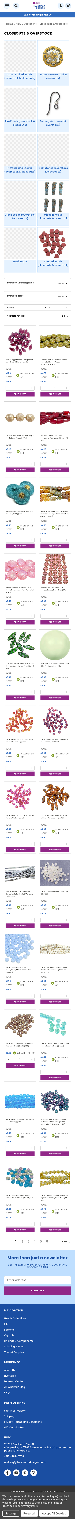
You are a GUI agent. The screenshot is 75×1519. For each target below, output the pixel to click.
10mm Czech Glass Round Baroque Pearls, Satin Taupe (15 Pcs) (20, 437)
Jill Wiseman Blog (14, 1387)
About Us (9, 1370)
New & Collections (15, 1318)
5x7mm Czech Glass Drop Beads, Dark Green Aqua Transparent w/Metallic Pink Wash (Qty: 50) (53, 1121)
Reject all (29, 1513)
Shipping (9, 1416)
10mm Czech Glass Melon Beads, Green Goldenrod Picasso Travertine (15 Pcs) (53, 362)
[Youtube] (16, 1472)
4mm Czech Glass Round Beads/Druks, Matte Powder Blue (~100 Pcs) (18, 970)
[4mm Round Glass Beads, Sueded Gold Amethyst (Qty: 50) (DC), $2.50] (20, 1025)
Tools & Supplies (14, 1352)
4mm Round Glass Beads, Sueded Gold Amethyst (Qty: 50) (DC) (19, 1044)
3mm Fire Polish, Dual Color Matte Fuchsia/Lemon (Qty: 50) (19, 741)
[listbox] (57, 307)
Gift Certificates (14, 1427)
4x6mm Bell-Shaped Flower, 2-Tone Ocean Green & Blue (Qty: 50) (54, 1044)
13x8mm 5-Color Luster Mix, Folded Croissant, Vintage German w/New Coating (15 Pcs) (54, 514)
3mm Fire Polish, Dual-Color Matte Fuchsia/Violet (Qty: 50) (20, 816)
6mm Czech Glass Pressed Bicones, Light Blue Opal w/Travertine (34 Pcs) (54, 1198)
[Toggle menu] (7, 6)
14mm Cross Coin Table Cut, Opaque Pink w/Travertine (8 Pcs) (53, 589)
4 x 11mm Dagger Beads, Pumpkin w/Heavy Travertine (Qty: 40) (54, 816)
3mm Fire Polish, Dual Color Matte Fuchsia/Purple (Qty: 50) (54, 741)
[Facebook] (7, 1472)
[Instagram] (33, 1472)
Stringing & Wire (14, 1346)
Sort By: (10, 307)
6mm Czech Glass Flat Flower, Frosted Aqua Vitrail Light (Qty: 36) (19, 1197)
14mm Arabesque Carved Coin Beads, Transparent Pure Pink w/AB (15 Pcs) (19, 590)
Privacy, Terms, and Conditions (23, 1422)
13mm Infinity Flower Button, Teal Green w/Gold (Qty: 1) (19, 513)
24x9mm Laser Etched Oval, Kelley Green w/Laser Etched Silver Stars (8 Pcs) (20, 666)
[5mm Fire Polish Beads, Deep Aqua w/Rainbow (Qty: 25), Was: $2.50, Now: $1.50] (20, 1101)
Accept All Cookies (54, 1513)
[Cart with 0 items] (68, 6)
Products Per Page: (16, 315)
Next (65, 1241)
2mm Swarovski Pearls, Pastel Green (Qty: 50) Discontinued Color (54, 665)
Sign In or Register (15, 1410)
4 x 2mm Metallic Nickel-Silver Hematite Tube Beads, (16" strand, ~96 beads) (19, 894)
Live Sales (10, 1376)
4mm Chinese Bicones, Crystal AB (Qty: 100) (54, 893)
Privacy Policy (30, 1505)
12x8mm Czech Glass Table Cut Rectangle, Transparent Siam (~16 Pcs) (54, 438)
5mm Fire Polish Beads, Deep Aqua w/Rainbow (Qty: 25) (20, 1120)
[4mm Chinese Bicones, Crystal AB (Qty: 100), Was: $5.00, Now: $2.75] (55, 873)
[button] (37, 283)
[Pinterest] (25, 1472)
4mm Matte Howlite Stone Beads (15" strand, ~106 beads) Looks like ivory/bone (53, 970)
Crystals (9, 1335)
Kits (6, 1324)
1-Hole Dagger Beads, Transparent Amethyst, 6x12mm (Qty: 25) (19, 361)
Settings (10, 1513)
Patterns (9, 1329)
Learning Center (14, 1381)
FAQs (7, 1392)
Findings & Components (18, 1341)
